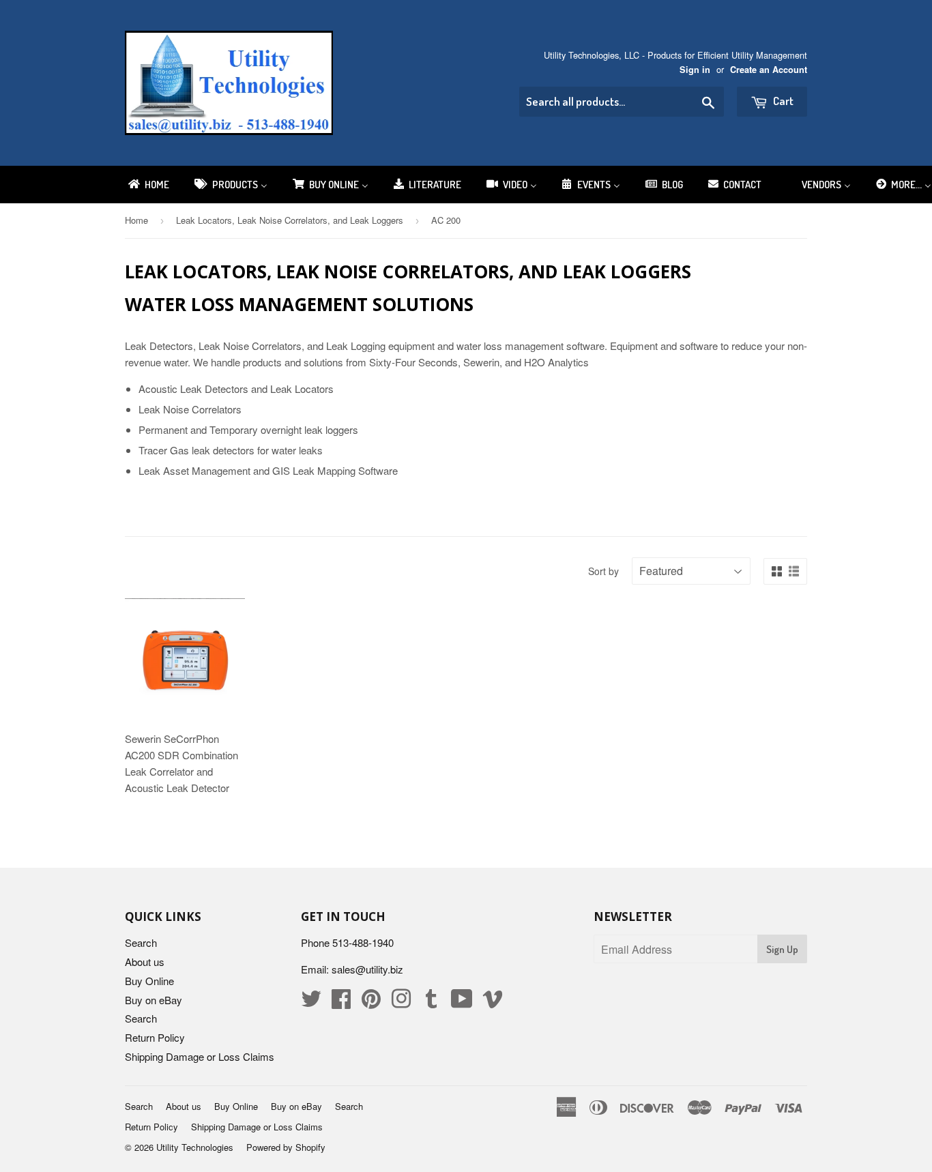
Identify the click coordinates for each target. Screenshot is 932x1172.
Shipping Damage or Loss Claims (199, 1056)
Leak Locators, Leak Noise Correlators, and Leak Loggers (289, 220)
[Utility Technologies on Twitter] (311, 1002)
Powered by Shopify (285, 1147)
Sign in (695, 69)
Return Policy (155, 1037)
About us (144, 961)
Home (136, 220)
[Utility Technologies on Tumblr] (431, 1002)
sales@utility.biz (367, 969)
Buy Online (149, 980)
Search (141, 942)
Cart (782, 100)
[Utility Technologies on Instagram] (401, 1002)
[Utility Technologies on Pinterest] (371, 1002)
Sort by (603, 571)
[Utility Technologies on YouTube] (462, 1002)
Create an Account (768, 69)
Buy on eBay (153, 1000)
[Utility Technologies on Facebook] (341, 1002)
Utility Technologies (194, 1147)
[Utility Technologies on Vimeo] (492, 1002)
